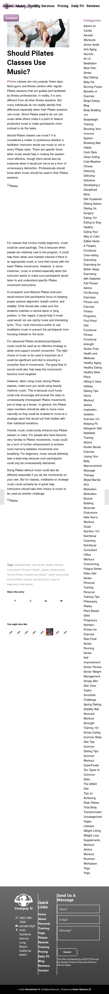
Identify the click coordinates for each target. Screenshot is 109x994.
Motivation (90, 489)
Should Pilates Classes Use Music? (27, 574)
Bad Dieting (91, 77)
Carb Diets (90, 152)
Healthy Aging (92, 363)
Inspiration (90, 409)
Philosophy (90, 601)
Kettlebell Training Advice (89, 437)
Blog (86, 105)
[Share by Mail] (61, 600)
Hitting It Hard (92, 381)
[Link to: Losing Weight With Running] (65, 632)
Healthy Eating (93, 367)
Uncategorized (93, 816)
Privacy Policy (76, 962)
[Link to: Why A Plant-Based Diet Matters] (34, 632)
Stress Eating (92, 732)
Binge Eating (91, 101)
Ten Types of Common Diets (92, 774)
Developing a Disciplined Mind (92, 189)
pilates (45, 569)
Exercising (90, 260)
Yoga (87, 873)
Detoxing (89, 171)
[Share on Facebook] (15, 600)
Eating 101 (90, 218)
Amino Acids (91, 44)
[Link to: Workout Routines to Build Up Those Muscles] (42, 632)
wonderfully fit (41, 579)
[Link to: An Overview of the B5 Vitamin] (26, 632)
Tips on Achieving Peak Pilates (91, 798)
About (42, 919)
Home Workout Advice (89, 400)
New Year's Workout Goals (91, 521)
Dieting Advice (92, 203)
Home (42, 914)
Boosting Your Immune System (92, 133)
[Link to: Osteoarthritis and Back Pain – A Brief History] (18, 632)
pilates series (57, 569)
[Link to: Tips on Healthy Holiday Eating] (49, 632)
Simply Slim (91, 681)
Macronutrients (93, 466)
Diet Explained (93, 199)
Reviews (44, 966)
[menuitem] (8, 6)
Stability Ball (91, 709)
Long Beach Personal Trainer (23, 569)
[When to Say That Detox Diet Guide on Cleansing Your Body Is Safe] (2, 497)
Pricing (43, 951)
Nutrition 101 (92, 531)
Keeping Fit (91, 423)
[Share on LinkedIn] (46, 600)
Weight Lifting (92, 831)
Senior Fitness (93, 667)
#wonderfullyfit (22, 564)
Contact (43, 970)
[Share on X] (30, 600)
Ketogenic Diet (93, 428)
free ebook (38, 564)
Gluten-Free (91, 349)
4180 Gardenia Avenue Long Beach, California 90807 (25, 942)
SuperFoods (91, 765)
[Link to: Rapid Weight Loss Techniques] (57, 632)
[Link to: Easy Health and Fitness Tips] (10, 632)
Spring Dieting (92, 704)
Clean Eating (92, 157)
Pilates (88, 606)
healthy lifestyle (54, 564)
